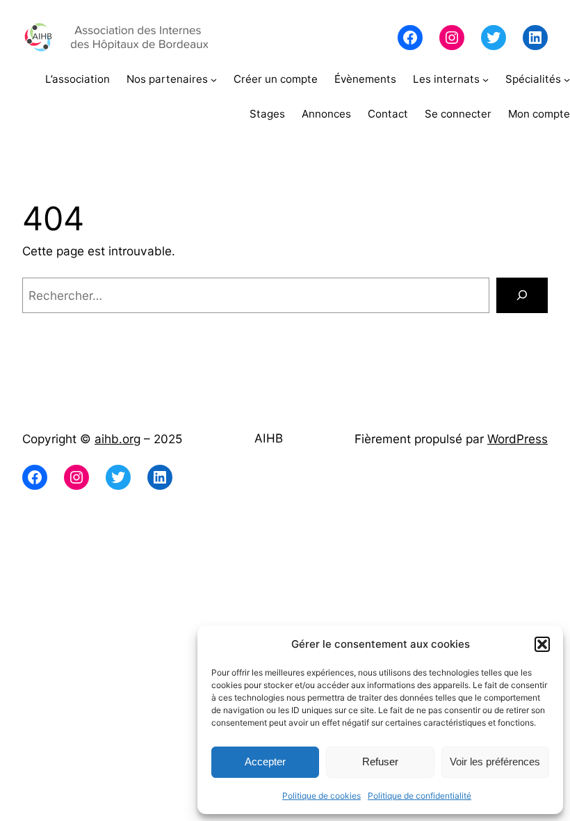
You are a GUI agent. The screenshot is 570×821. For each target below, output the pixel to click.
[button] (542, 644)
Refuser (380, 761)
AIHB (268, 438)
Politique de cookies (321, 795)
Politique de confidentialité (419, 795)
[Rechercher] (522, 295)
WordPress (517, 438)
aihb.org (117, 438)
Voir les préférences (495, 761)
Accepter (265, 761)
